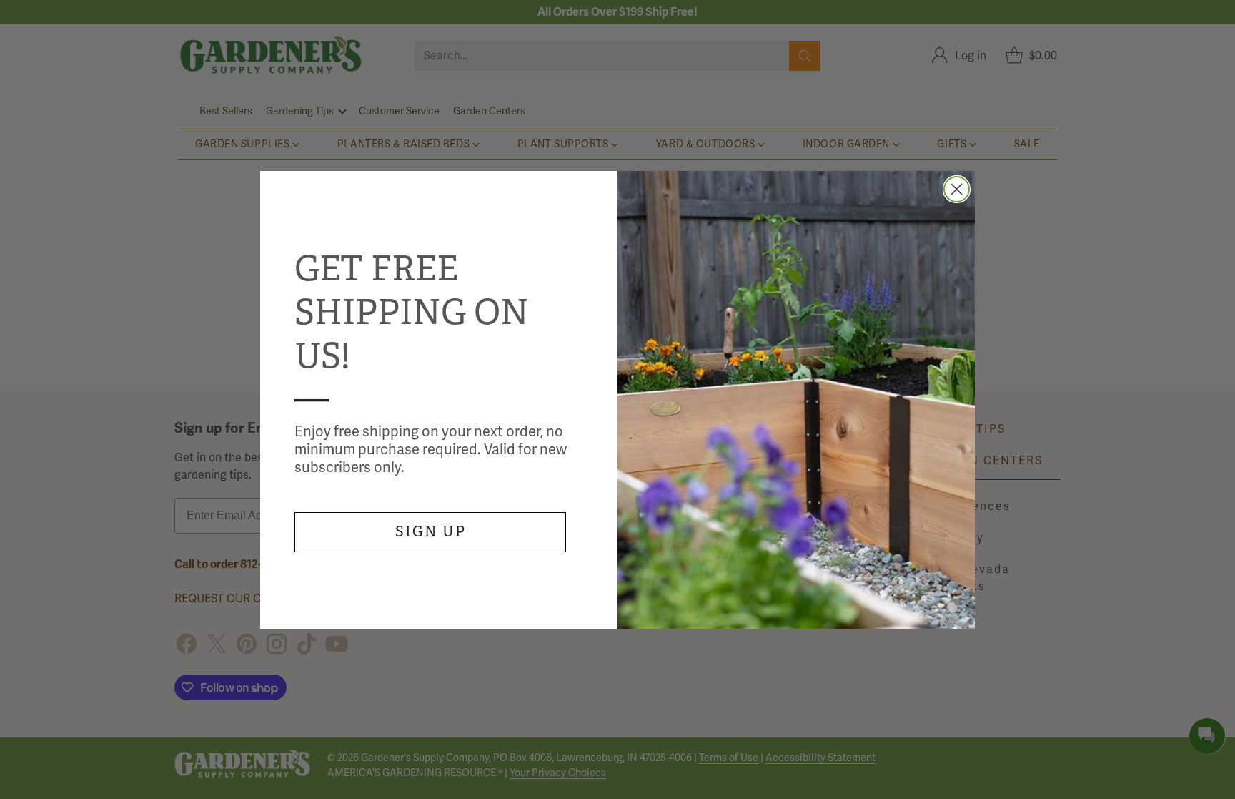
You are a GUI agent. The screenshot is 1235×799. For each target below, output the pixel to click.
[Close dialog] (956, 189)
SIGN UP (430, 532)
